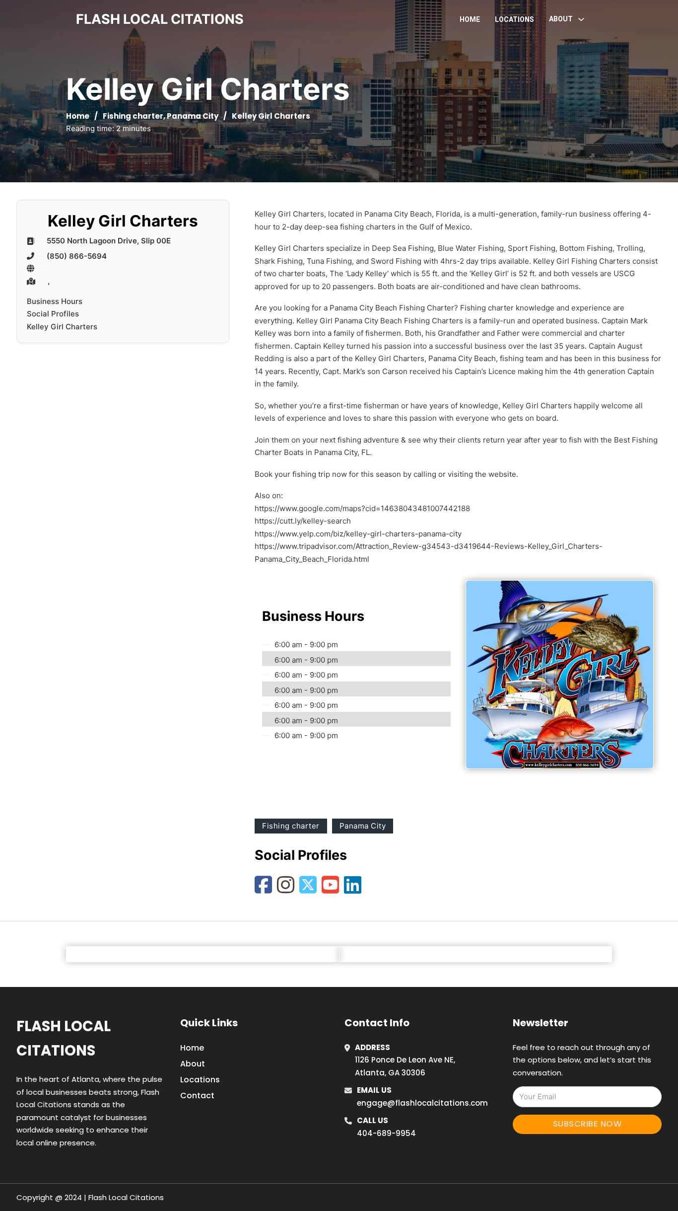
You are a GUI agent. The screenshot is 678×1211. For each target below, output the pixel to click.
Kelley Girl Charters (62, 326)
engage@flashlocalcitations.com (422, 1103)
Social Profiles (53, 313)
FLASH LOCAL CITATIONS (160, 19)
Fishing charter (133, 116)
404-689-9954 (386, 1133)
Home (470, 19)
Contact (197, 1095)
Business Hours (54, 301)
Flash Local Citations (63, 1038)
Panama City (192, 116)
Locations (514, 19)
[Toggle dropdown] (581, 19)
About (192, 1063)
